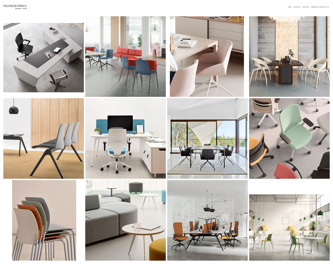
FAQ (327, 7)
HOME (289, 7)
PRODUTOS (296, 7)
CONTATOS (322, 7)
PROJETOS (305, 7)
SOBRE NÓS (314, 7)
